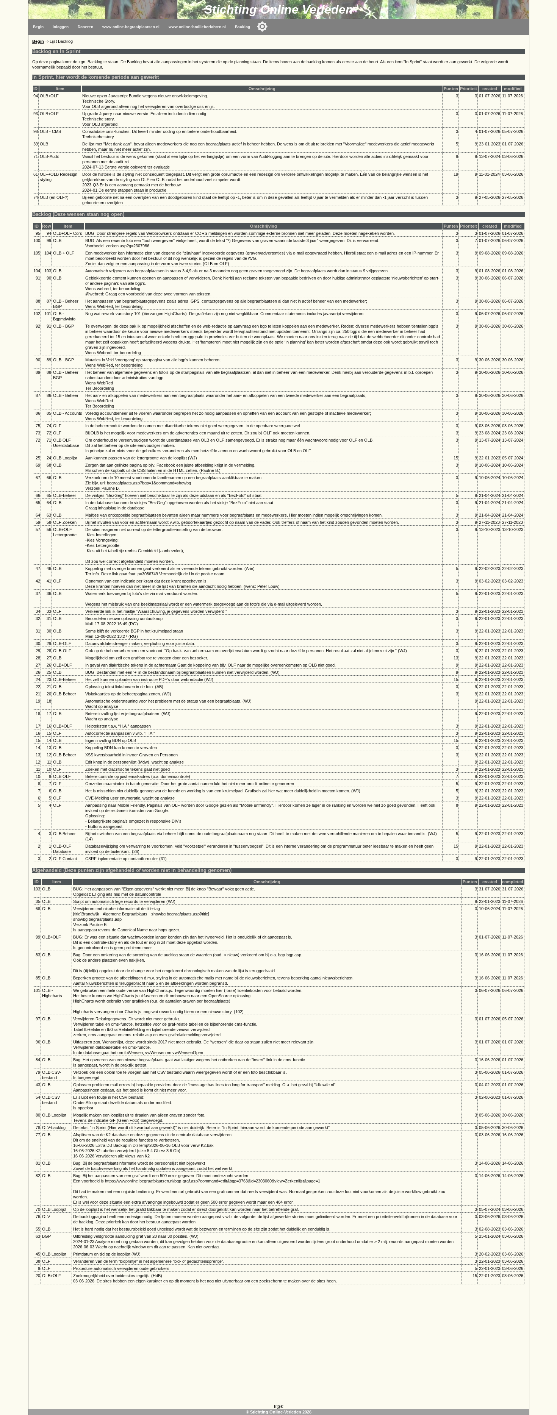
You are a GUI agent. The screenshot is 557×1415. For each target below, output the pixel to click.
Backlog (242, 27)
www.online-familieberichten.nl (197, 27)
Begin (38, 27)
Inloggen (61, 27)
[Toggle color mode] (262, 26)
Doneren (85, 27)
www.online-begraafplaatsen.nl (131, 27)
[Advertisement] (278, 1346)
